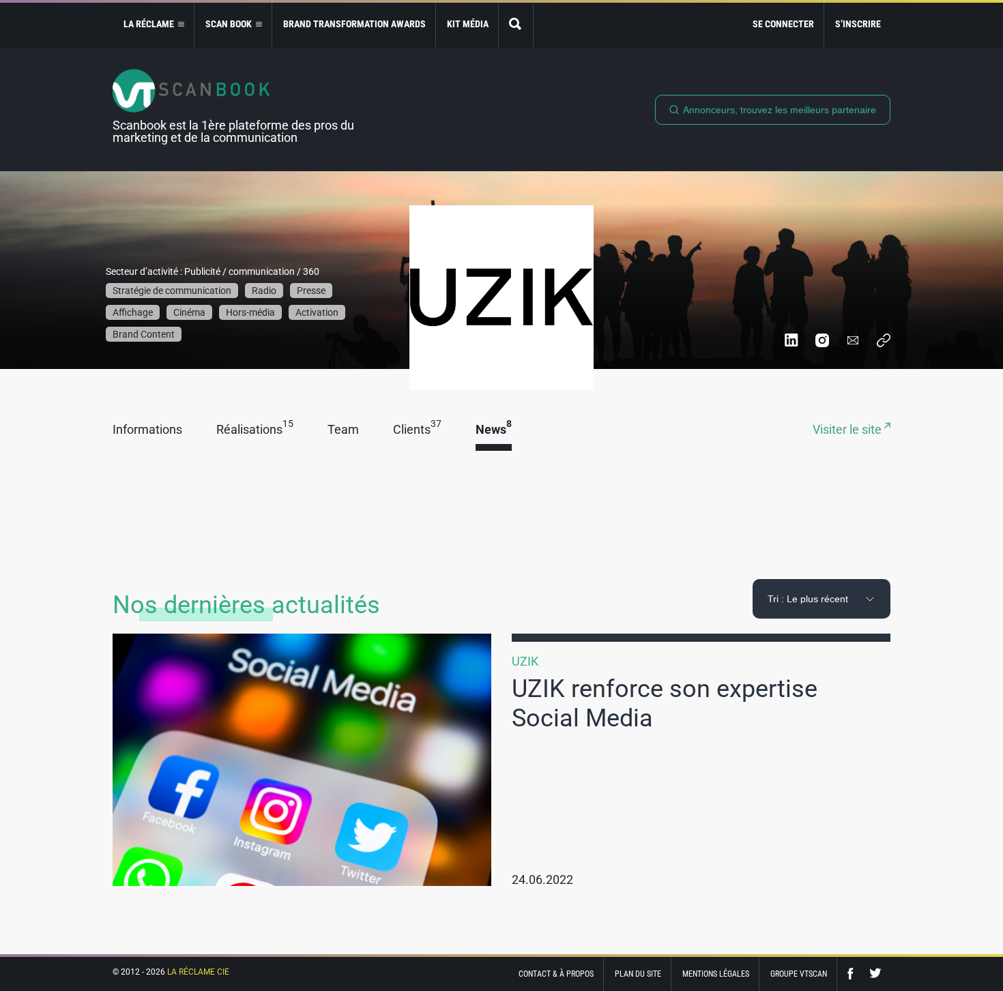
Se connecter (783, 23)
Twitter (875, 973)
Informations (147, 430)
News (494, 430)
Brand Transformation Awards (354, 23)
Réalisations (254, 430)
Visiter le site (848, 430)
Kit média (468, 23)
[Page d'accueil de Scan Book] (239, 91)
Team (343, 430)
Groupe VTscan (798, 974)
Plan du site (638, 974)
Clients (417, 430)
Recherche (516, 25)
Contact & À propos (556, 974)
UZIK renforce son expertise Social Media (664, 704)
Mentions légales (715, 974)
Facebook (853, 973)
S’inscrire (858, 23)
